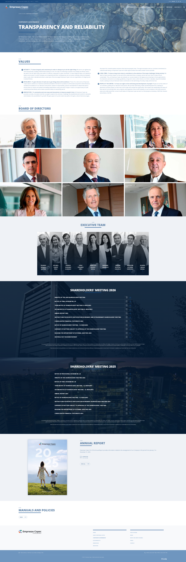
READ (21, 517)
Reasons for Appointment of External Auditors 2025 (73, 409)
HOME (122, 7)
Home (24, 13)
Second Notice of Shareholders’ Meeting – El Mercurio (74, 390)
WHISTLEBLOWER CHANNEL (22, 1)
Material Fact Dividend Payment (66, 337)
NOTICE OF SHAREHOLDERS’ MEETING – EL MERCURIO (71, 325)
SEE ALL (83, 464)
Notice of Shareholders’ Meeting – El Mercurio (71, 397)
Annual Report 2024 (61, 394)
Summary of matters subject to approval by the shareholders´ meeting (80, 405)
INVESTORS (177, 7)
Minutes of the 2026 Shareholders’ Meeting (70, 297)
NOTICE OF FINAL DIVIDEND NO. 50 (65, 301)
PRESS (31, 1)
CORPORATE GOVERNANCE (147, 7)
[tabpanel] (93, 26)
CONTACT (36, 1)
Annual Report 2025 (61, 313)
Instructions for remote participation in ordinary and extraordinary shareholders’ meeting (88, 317)
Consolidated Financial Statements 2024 (69, 413)
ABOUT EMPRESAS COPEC (132, 7)
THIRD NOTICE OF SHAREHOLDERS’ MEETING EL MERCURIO (73, 305)
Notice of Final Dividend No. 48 (65, 382)
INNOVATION (169, 7)
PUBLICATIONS (8, 1)
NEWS (14, 1)
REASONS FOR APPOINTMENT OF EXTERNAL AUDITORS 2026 (73, 333)
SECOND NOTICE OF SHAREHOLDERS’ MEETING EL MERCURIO (73, 309)
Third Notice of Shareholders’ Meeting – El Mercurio (73, 386)
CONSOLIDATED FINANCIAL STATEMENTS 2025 (69, 321)
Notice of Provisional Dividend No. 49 (68, 374)
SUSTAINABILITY (160, 7)
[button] (184, 7)
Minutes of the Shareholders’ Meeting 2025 (70, 378)
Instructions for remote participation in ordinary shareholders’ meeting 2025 (82, 401)
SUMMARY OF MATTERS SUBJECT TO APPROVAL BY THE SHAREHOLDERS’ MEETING (80, 329)
